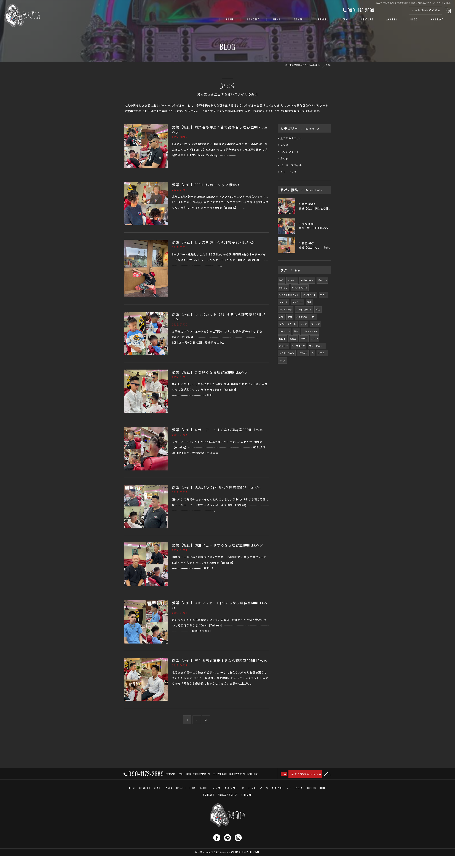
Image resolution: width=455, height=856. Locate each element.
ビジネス (303, 353)
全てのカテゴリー (291, 138)
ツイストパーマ (299, 287)
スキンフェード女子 (306, 316)
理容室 (293, 338)
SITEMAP (246, 794)
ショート (283, 302)
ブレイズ (315, 323)
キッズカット (309, 294)
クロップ (283, 287)
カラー (304, 338)
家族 (309, 302)
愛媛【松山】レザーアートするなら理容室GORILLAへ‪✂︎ (217, 429)
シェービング (288, 172)
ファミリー (297, 302)
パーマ (314, 338)
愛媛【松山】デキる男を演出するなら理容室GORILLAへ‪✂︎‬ (219, 660)
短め (281, 280)
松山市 (282, 338)
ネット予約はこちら (425, 10)
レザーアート (307, 280)
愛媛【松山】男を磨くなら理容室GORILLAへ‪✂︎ (210, 372)
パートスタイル (303, 309)
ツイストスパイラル (289, 294)
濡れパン (322, 280)
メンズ (284, 145)
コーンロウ (284, 331)
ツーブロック (298, 345)
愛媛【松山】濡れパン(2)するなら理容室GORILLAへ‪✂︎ (216, 487)
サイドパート (285, 309)
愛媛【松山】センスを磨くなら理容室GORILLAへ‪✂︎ (214, 242)
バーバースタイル (291, 165)
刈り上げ (283, 345)
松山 (318, 309)
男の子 (323, 294)
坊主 (296, 331)
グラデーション (286, 353)
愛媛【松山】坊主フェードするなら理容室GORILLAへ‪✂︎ (217, 544)
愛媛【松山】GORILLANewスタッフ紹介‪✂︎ (206, 184)
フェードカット (316, 345)
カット (284, 158)
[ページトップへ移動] (327, 773)
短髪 (281, 316)
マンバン (292, 280)
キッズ (282, 360)
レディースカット (287, 323)
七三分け (322, 353)
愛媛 (290, 316)
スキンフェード (289, 152)
